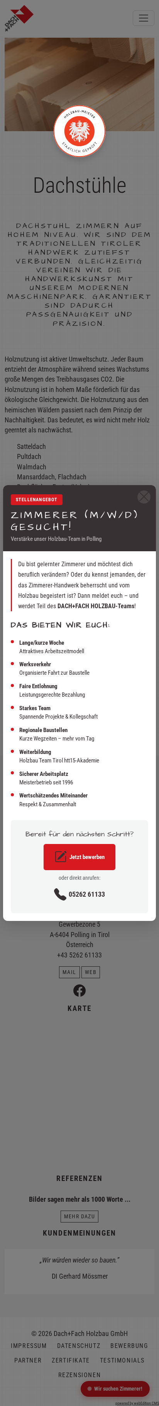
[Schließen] (144, 497)
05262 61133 (87, 894)
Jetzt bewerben (87, 857)
